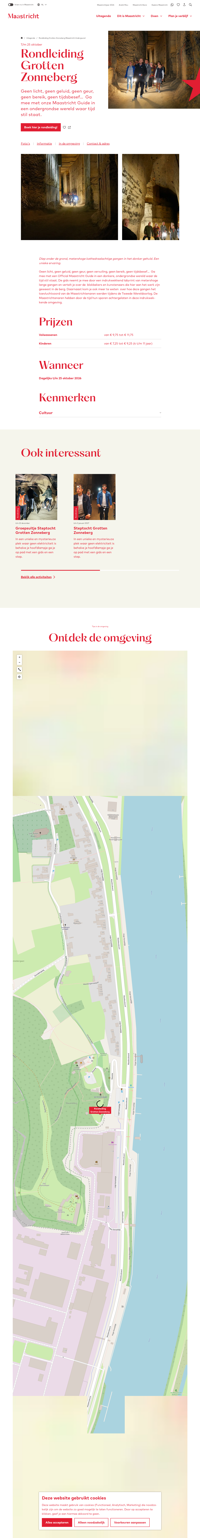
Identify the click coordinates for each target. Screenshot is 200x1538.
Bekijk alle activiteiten (36, 577)
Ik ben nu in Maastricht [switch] (24, 5)
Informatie (44, 143)
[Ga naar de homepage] (23, 16)
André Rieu (123, 5)
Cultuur (46, 412)
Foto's (25, 143)
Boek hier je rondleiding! (40, 127)
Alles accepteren (57, 1522)
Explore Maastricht (159, 5)
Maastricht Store (140, 5)
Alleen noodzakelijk (91, 1522)
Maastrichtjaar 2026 (105, 5)
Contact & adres (98, 143)
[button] (100, 1112)
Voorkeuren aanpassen (130, 1522)
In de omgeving (69, 143)
